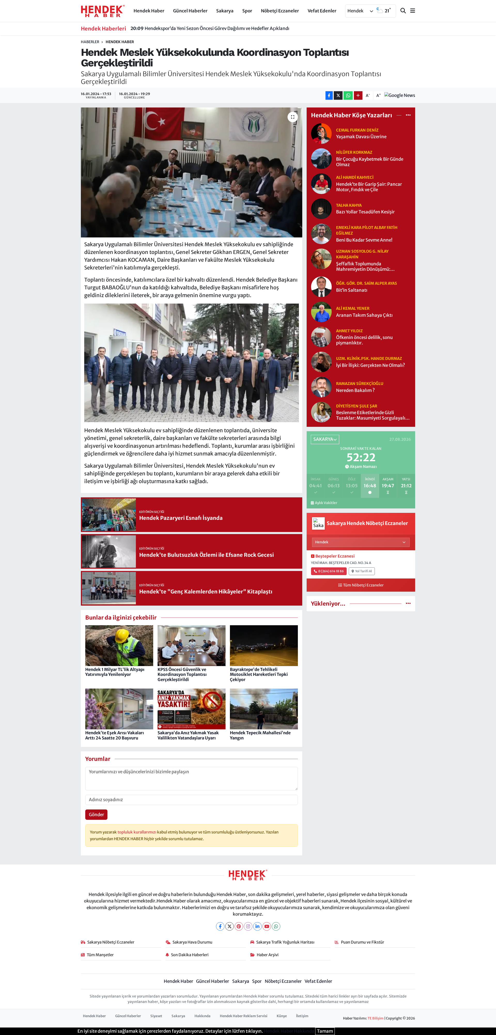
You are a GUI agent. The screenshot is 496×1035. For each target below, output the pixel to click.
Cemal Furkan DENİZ (357, 130)
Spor (247, 11)
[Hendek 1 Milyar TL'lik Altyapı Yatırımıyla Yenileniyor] (119, 645)
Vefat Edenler (322, 11)
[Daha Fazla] (358, 95)
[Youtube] (266, 926)
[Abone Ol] (399, 95)
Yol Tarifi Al (363, 571)
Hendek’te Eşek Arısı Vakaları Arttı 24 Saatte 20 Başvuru (114, 735)
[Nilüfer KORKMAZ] (321, 158)
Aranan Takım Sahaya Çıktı (364, 315)
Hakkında (203, 1016)
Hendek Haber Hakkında (289, 1031)
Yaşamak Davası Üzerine (361, 137)
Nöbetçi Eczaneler (280, 11)
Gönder (96, 814)
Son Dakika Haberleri (189, 954)
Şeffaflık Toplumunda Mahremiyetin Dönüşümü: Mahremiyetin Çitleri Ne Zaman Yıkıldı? (368, 266)
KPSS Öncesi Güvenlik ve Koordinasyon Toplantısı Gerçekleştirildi (182, 674)
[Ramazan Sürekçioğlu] (321, 387)
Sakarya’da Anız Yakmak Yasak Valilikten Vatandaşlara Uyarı (188, 735)
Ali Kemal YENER (352, 308)
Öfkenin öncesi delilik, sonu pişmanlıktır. (364, 340)
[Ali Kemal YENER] (321, 311)
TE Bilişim (376, 1018)
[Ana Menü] (410, 11)
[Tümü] (408, 115)
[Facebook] (220, 926)
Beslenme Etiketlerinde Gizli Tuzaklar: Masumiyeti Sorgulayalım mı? (372, 415)
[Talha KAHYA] (321, 208)
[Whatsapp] (276, 926)
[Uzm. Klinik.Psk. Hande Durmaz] (321, 362)
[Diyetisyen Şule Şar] (321, 412)
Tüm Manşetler (100, 954)
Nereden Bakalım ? (355, 390)
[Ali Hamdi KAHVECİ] (321, 183)
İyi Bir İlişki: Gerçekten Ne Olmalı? (370, 365)
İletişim (302, 1016)
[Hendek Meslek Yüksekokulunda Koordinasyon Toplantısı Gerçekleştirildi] (191, 172)
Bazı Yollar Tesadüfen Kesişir (365, 212)
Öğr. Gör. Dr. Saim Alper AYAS (366, 283)
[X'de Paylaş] (338, 95)
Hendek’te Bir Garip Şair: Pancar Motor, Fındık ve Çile (369, 187)
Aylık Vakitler (326, 503)
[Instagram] (248, 926)
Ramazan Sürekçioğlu (359, 383)
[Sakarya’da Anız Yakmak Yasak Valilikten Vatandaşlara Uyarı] (192, 709)
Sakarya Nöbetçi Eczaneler (110, 942)
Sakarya (225, 11)
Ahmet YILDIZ (349, 330)
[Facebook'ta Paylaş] (329, 95)
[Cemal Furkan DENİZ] (321, 133)
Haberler (90, 42)
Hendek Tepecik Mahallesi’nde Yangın (260, 735)
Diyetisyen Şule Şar (356, 406)
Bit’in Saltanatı (351, 290)
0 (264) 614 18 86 (331, 571)
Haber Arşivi (267, 954)
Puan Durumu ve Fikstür (362, 942)
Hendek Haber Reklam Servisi (243, 1016)
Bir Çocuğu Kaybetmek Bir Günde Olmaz (369, 162)
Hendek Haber (149, 11)
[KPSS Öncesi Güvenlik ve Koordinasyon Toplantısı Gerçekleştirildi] (192, 645)
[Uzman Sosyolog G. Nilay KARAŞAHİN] (321, 258)
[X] (229, 926)
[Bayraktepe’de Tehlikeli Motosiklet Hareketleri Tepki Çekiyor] (264, 645)
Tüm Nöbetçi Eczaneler (363, 585)
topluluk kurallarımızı (137, 832)
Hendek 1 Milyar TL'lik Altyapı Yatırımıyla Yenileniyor (114, 672)
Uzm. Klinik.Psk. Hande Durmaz (369, 358)
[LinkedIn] (257, 926)
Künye (282, 1016)
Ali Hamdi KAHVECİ (355, 177)
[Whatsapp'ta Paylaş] (348, 95)
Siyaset (156, 1016)
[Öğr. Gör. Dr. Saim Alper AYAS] (321, 286)
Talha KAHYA (349, 205)
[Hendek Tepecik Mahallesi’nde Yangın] (264, 709)
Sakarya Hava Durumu (192, 942)
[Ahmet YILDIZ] (321, 336)
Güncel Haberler (190, 11)
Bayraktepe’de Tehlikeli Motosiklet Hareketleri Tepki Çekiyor (259, 674)
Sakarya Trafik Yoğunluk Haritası (285, 942)
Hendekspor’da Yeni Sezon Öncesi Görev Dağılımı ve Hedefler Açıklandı (209, 28)
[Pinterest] (239, 926)
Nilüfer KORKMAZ (354, 152)
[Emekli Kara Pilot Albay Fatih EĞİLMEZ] (321, 233)
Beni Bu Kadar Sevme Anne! (364, 240)
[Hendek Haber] (103, 11)
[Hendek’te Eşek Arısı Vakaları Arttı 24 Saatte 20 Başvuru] (119, 709)
